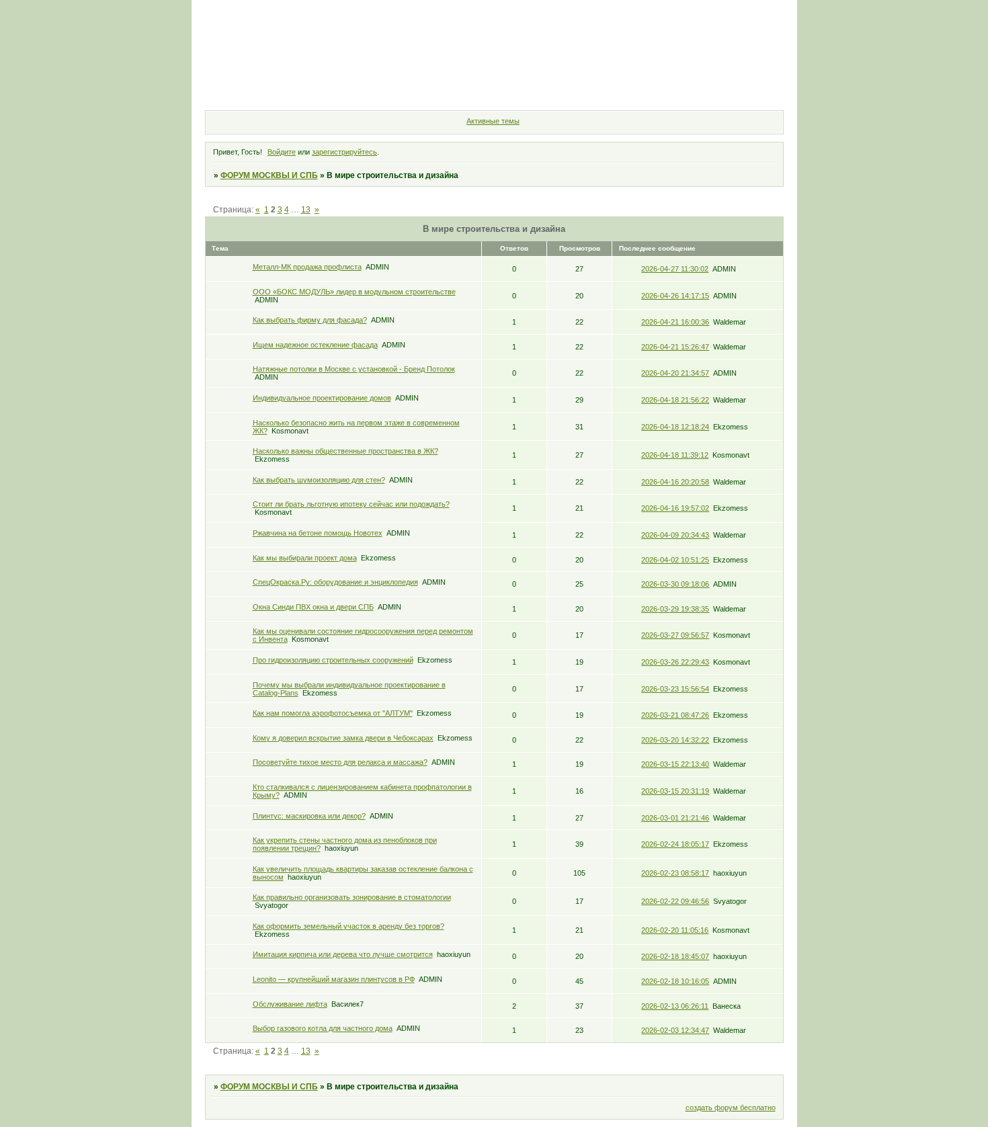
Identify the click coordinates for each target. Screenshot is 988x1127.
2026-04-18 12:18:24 (675, 427)
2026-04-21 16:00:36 (675, 322)
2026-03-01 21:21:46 (675, 818)
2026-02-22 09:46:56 (675, 901)
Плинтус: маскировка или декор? (309, 816)
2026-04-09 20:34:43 (675, 535)
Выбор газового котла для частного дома (323, 1028)
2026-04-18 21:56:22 (675, 400)
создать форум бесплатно (731, 1107)
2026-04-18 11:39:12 (674, 455)
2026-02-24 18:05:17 (675, 844)
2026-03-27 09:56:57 (675, 635)
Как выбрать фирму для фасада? (310, 320)
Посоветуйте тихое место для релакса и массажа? (340, 762)
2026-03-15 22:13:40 (675, 764)
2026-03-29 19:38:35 (675, 609)
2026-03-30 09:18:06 (675, 584)
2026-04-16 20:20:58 (675, 482)
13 (306, 209)
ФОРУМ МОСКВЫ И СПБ (269, 175)
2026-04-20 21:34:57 (675, 373)
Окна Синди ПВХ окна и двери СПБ (313, 607)
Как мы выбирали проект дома (305, 558)
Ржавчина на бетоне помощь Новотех (317, 533)
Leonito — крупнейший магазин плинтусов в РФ (334, 979)
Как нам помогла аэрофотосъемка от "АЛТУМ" (333, 713)
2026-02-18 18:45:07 (675, 956)
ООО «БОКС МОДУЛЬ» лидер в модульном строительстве (354, 292)
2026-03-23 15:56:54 (675, 689)
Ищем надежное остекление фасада (315, 345)
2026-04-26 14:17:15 (675, 296)
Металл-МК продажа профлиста (307, 267)
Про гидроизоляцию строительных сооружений (333, 660)
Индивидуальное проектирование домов (322, 398)
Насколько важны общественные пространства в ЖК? (345, 451)
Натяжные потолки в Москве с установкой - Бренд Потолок (354, 369)
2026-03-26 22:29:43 (675, 662)
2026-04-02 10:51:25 (675, 560)
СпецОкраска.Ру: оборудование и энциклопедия (335, 582)
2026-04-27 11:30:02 (674, 269)
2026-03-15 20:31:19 (675, 791)
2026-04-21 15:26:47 (675, 347)
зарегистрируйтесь (344, 152)
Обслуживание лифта (290, 1004)
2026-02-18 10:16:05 (675, 981)
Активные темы (493, 121)
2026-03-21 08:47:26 (675, 715)
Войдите (281, 152)
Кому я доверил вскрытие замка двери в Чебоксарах (343, 738)
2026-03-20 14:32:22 (675, 740)
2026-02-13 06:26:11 (674, 1006)
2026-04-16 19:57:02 (675, 508)
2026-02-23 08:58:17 (675, 873)
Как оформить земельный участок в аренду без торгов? (348, 926)
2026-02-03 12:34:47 (675, 1030)
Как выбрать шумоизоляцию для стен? (319, 480)
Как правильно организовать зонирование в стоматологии (352, 897)
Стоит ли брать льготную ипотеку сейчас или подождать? (351, 504)
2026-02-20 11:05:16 (674, 930)
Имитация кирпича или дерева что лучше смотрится (343, 954)
